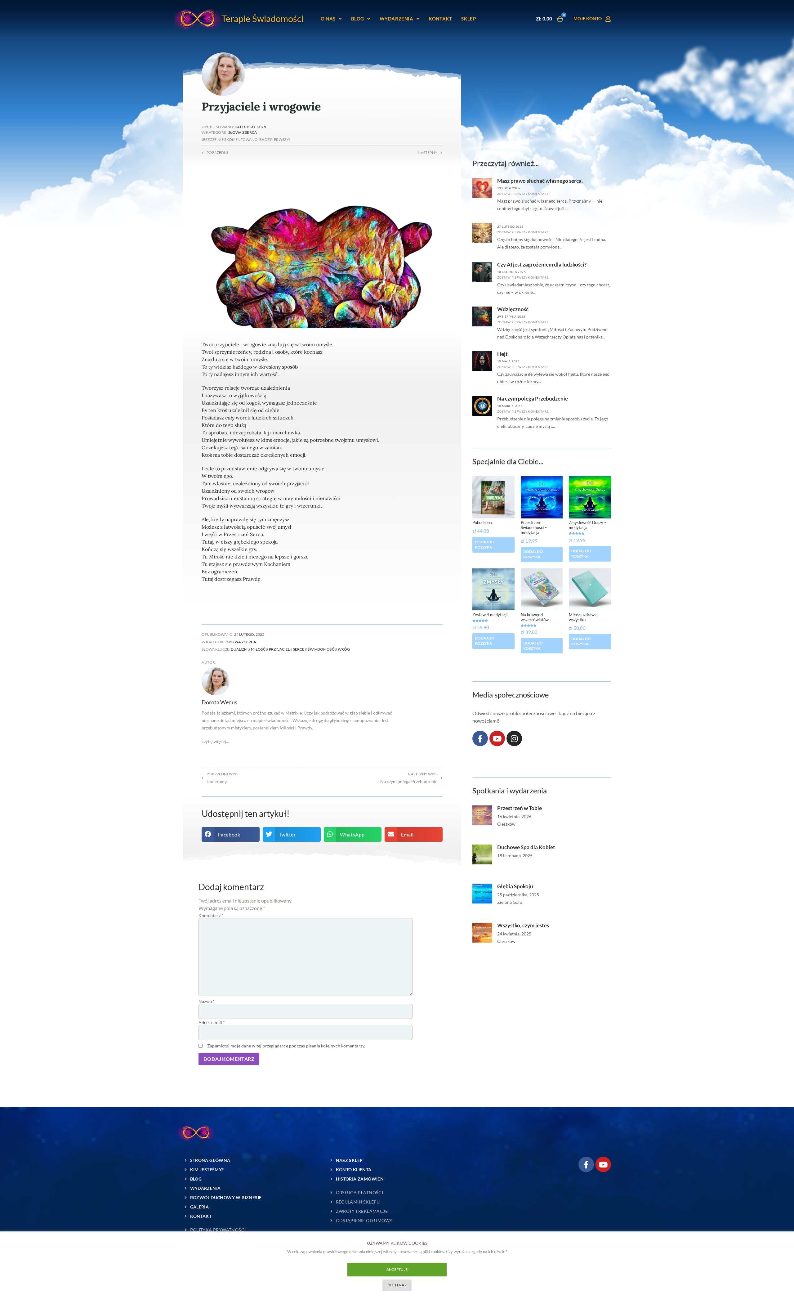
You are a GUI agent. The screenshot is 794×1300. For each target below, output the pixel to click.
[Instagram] (514, 738)
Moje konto (587, 18)
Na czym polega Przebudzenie (532, 398)
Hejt (502, 354)
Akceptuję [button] (397, 1269)
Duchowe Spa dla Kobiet (526, 847)
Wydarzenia (396, 18)
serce (298, 649)
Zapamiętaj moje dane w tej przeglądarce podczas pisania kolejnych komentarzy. (286, 1046)
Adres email (211, 1022)
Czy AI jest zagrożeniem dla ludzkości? (542, 264)
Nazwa (206, 1001)
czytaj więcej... (215, 741)
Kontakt (440, 18)
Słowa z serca (242, 132)
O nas (328, 18)
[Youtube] (497, 738)
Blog (357, 18)
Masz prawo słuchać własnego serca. (540, 180)
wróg (344, 649)
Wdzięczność (513, 309)
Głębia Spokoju (515, 886)
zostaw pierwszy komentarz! (523, 193)
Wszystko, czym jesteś (523, 925)
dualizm (239, 649)
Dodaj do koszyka (484, 544)
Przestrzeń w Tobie (519, 808)
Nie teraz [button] (397, 1285)
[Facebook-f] (480, 738)
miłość (258, 649)
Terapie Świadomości (262, 18)
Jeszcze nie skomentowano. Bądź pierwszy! (246, 139)
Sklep (468, 18)
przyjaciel (279, 649)
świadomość (321, 649)
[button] (231, 834)
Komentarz (210, 915)
